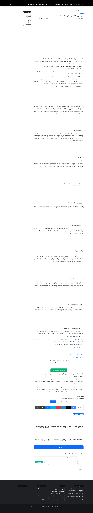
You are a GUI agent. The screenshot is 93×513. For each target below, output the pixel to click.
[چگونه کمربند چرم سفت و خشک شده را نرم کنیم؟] (58, 421)
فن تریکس (81, 344)
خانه (82, 10)
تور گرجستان (29, 17)
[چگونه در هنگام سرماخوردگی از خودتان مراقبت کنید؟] (76, 434)
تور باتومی (29, 20)
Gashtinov (27, 16)
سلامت (63, 495)
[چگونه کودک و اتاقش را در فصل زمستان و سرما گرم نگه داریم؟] (41, 434)
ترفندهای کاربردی (54, 491)
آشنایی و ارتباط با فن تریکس (39, 488)
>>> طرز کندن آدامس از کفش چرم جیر (76, 347)
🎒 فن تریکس (80, 4)
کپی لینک (52, 401)
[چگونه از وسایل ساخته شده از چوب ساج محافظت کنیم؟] (58, 434)
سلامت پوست (57, 495)
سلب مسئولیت (41, 492)
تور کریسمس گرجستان (27, 25)
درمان (63, 493)
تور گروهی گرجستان (27, 21)
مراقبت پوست (61, 497)
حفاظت (66, 398)
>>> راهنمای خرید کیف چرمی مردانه (76, 354)
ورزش (54, 497)
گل (55, 499)
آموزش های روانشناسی (56, 489)
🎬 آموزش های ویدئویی (40, 4)
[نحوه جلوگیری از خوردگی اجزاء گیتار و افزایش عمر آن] (76, 421)
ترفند (50, 489)
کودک (59, 499)
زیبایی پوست (52, 493)
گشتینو (30, 16)
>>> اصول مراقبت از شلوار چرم (77, 350)
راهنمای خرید (58, 493)
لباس (53, 495)
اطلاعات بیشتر (51, 391)
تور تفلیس (29, 18)
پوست (50, 497)
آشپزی (63, 489)
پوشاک (79, 10)
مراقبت (63, 398)
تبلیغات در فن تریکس (40, 490)
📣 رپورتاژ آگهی (31, 4)
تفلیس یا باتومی (28, 24)
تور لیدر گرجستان (28, 22)
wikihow (78, 396)
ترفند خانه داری (61, 491)
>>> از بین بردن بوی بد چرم (78, 357)
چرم (77, 398)
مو (57, 497)
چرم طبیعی (70, 398)
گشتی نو (29, 26)
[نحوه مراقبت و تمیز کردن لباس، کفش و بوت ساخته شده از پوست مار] (41, 421)
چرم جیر (74, 398)
